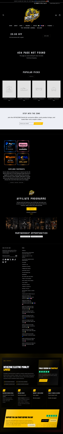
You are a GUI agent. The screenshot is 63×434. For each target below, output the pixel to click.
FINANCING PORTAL (26, 268)
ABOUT (16, 26)
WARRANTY (24, 274)
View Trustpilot (43, 380)
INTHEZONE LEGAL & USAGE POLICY (28, 291)
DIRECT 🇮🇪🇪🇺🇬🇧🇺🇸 (39, 26)
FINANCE (50, 26)
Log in (31, 214)
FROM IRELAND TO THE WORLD (27, 256)
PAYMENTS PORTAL (26, 266)
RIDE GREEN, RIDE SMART (27, 280)
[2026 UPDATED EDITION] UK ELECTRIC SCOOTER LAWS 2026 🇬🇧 (28, 340)
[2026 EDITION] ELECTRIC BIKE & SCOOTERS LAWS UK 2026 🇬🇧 (28, 312)
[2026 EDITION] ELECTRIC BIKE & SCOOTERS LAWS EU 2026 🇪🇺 (28, 317)
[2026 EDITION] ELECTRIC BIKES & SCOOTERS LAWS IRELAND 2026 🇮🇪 (28, 308)
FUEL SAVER (24, 282)
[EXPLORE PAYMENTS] (16, 153)
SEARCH (24, 250)
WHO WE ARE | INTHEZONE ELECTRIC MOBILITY (28, 253)
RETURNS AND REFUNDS (27, 276)
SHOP (21, 26)
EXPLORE (46, 35)
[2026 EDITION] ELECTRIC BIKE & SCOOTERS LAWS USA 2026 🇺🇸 (28, 321)
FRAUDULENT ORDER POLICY (28, 294)
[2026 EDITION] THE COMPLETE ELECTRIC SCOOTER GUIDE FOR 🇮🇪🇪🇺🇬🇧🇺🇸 (28, 302)
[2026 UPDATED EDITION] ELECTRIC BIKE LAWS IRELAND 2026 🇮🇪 (29, 331)
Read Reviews (53, 420)
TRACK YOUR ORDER (26, 278)
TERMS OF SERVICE (26, 286)
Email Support (45, 420)
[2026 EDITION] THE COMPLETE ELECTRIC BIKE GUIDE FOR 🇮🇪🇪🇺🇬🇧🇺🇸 (28, 297)
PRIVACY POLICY (25, 288)
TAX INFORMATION (26, 272)
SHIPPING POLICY (26, 270)
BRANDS (28, 26)
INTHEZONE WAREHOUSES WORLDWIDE (28, 260)
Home (10, 26)
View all (31, 76)
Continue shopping (31, 58)
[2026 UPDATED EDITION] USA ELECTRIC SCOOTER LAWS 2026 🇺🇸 (28, 344)
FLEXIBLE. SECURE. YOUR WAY (16, 182)
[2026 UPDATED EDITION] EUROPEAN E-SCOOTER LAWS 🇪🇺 (28, 335)
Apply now (31, 208)
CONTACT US (25, 264)
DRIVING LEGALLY (26, 284)
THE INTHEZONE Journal (28, 28)
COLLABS (39, 28)
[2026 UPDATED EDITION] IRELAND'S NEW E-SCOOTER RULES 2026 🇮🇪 (28, 326)
